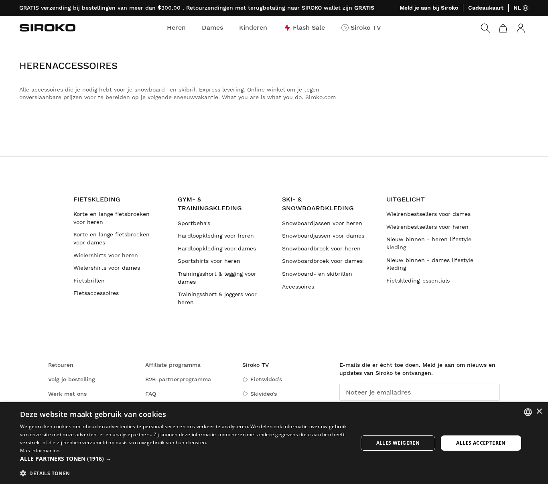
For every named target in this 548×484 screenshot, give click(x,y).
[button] (183, 458)
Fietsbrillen (89, 280)
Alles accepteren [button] (480, 442)
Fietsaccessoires (96, 293)
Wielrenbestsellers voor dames (428, 214)
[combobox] (528, 412)
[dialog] (274, 443)
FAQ (150, 393)
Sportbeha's (194, 223)
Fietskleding (96, 199)
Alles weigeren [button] (398, 442)
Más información (40, 450)
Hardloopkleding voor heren (216, 235)
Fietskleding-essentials (418, 280)
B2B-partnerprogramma (178, 379)
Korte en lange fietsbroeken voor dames (111, 238)
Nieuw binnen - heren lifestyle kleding (428, 243)
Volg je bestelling (71, 379)
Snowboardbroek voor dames (322, 261)
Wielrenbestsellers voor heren (427, 227)
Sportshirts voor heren (209, 261)
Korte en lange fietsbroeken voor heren (111, 218)
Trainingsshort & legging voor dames (217, 277)
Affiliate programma (173, 365)
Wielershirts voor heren (105, 255)
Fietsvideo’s (266, 379)
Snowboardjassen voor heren (322, 223)
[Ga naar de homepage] (47, 27)
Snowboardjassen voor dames (323, 235)
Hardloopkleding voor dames (217, 248)
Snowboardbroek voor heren (321, 248)
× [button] (539, 412)
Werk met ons (67, 393)
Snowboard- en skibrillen (317, 273)
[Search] (485, 28)
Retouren (60, 365)
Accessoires (298, 286)
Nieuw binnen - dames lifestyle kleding (429, 264)
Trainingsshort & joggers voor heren (217, 298)
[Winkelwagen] (503, 28)
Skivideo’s (263, 393)
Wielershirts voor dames (106, 267)
